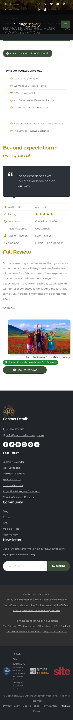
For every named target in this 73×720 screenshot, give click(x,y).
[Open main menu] (65, 24)
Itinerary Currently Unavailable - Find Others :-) (31, 362)
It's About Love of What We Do (31, 107)
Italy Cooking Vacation (43, 605)
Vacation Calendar (13, 462)
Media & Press (11, 528)
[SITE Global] (62, 671)
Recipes (7, 517)
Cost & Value (62, 626)
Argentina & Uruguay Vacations (21, 491)
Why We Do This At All (55, 631)
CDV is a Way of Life (24, 93)
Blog (5, 511)
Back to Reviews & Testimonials (29, 53)
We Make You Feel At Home (29, 86)
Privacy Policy (11, 706)
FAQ (5, 523)
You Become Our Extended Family (33, 100)
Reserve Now (10, 534)
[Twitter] (51, 4)
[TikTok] (45, 10)
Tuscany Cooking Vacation (18, 599)
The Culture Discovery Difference (23, 631)
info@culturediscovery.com (25, 435)
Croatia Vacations (13, 485)
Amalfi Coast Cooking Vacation (50, 599)
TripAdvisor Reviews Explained (31, 131)
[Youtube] (58, 4)
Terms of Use (50, 706)
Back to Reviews (30, 369)
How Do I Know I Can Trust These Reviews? (39, 123)
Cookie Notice (31, 706)
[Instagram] (45, 4)
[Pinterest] (64, 4)
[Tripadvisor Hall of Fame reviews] (12, 4)
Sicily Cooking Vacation (16, 605)
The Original (9, 626)
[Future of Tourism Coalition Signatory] (39, 671)
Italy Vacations (11, 467)
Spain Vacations (12, 479)
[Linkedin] (39, 10)
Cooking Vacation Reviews (18, 497)
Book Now (14, 9)
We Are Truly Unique (25, 78)
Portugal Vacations (14, 473)
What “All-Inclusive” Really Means (35, 626)
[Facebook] (39, 4)
